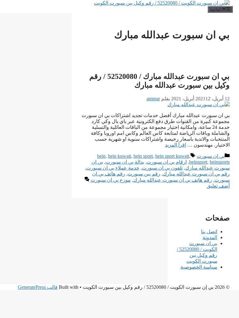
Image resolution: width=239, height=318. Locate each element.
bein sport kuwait (172, 156)
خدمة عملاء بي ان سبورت (112, 167)
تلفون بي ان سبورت (162, 167)
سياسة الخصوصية (198, 267)
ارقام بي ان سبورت (167, 162)
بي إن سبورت (211, 156)
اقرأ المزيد (175, 145)
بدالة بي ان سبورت (124, 162)
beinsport (198, 162)
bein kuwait (119, 156)
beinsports (220, 162)
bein (101, 156)
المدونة (210, 237)
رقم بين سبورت (144, 173)
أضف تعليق (218, 186)
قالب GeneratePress (38, 287)
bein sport (143, 156)
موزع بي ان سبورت (111, 180)
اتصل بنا (209, 231)
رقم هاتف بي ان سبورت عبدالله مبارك (172, 180)
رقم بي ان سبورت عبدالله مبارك (196, 173)
